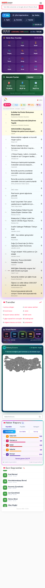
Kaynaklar (9, 427)
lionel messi (8, 311)
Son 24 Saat (9, 431)
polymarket (28, 322)
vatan (26, 311)
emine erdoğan (9, 307)
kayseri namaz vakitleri (12, 315)
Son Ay (36, 431)
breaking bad (28, 319)
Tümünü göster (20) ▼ (22, 458)
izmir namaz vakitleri (31, 307)
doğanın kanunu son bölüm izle (14, 322)
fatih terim (27, 315)
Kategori (36, 427)
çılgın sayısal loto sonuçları (13, 319)
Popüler (22, 427)
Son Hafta (22, 431)
